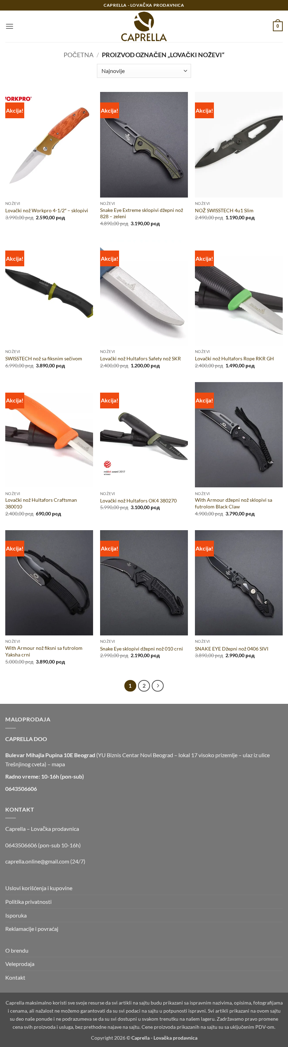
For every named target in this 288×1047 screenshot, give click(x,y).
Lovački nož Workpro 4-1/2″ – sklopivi (46, 210)
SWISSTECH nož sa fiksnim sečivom (43, 358)
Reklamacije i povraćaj (31, 928)
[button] (9, 26)
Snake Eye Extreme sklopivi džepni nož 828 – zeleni (141, 213)
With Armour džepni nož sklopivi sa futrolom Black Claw (233, 503)
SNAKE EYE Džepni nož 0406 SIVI (231, 649)
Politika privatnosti (28, 901)
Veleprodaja (19, 963)
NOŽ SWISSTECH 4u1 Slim (224, 210)
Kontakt (15, 977)
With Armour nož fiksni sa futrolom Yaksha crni (44, 651)
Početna (78, 55)
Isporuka (16, 915)
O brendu (16, 950)
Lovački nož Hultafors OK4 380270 (138, 501)
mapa (58, 764)
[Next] (158, 686)
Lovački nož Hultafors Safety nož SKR (140, 358)
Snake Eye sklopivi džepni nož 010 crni (141, 649)
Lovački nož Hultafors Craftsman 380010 (41, 503)
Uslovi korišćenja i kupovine (38, 888)
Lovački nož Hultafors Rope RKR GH (234, 358)
